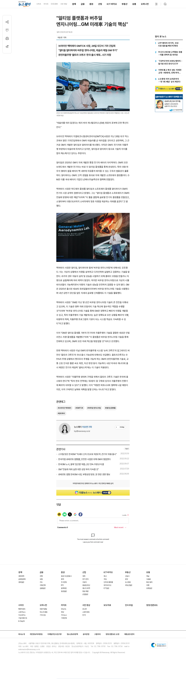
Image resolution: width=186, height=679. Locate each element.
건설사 (127, 576)
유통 (134, 4)
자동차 (84, 582)
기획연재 (64, 618)
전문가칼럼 (43, 609)
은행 (41, 576)
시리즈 (38, 4)
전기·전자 (85, 579)
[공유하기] (7, 22)
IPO (62, 585)
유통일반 (149, 588)
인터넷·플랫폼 (108, 582)
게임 (105, 579)
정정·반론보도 (152, 605)
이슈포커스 (22, 615)
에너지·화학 (86, 588)
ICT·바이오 (112, 4)
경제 (74, 4)
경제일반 (21, 582)
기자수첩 (42, 615)
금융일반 (42, 588)
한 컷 (84, 615)
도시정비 (128, 582)
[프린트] (7, 38)
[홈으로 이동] (24, 4)
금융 (83, 4)
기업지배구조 (22, 618)
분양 (126, 579)
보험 (41, 579)
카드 (41, 582)
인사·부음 (129, 605)
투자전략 (64, 582)
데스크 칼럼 (43, 612)
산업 (100, 4)
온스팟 (84, 609)
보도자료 (107, 605)
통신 (105, 576)
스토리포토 (86, 612)
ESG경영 (54, 4)
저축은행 (42, 585)
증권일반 (64, 591)
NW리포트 (21, 609)
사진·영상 (63, 4)
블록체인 (64, 588)
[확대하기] (93, 64)
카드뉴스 (64, 615)
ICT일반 (106, 588)
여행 (147, 585)
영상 (62, 612)
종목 (62, 579)
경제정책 (21, 576)
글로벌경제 (22, 579)
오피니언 (145, 4)
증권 (91, 4)
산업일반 (85, 594)
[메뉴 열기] (156, 4)
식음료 (148, 579)
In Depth (21, 621)
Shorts (63, 609)
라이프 (46, 4)
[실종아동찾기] (160, 101)
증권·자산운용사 (66, 576)
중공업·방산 (86, 585)
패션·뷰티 (149, 582)
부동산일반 (128, 585)
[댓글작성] (7, 30)
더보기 (127, 449)
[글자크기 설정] (7, 46)
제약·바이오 (107, 585)
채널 (147, 576)
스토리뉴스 (22, 612)
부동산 (125, 4)
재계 (83, 576)
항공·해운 (85, 591)
